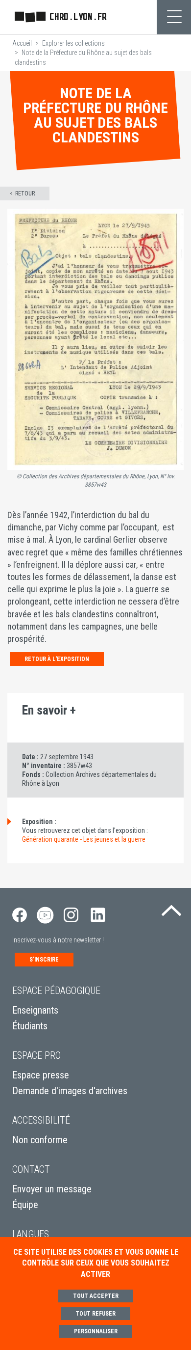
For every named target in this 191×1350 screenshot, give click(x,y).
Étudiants (30, 1026)
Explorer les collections (73, 43)
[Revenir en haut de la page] (171, 907)
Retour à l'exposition (56, 659)
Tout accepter (96, 1296)
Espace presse (40, 1075)
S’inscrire (44, 959)
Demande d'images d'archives (69, 1091)
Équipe (25, 1205)
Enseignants (35, 1010)
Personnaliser (96, 1331)
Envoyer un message (52, 1189)
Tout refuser (95, 1313)
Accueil (22, 43)
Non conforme (40, 1140)
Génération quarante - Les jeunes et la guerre (83, 839)
